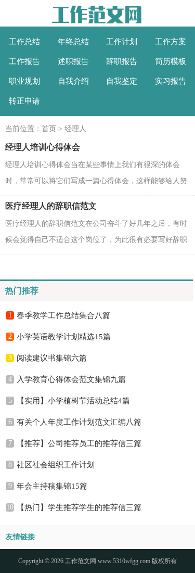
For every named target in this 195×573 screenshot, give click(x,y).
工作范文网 (80, 561)
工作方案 (170, 41)
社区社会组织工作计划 (56, 465)
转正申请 (24, 101)
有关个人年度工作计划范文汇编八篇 (79, 422)
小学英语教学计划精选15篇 (64, 337)
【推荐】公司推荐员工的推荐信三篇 (79, 443)
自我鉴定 (121, 81)
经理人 (75, 129)
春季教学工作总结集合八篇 (63, 315)
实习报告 (170, 81)
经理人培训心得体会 (42, 147)
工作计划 (121, 41)
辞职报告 (121, 61)
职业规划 (24, 81)
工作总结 (24, 41)
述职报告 (73, 61)
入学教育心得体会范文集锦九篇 (71, 379)
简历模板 (170, 61)
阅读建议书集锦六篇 (52, 358)
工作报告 (24, 61)
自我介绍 (73, 81)
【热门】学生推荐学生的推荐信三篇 (79, 507)
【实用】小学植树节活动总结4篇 (73, 401)
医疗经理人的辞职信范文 (51, 205)
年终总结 (73, 41)
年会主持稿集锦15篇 (52, 486)
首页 (49, 129)
